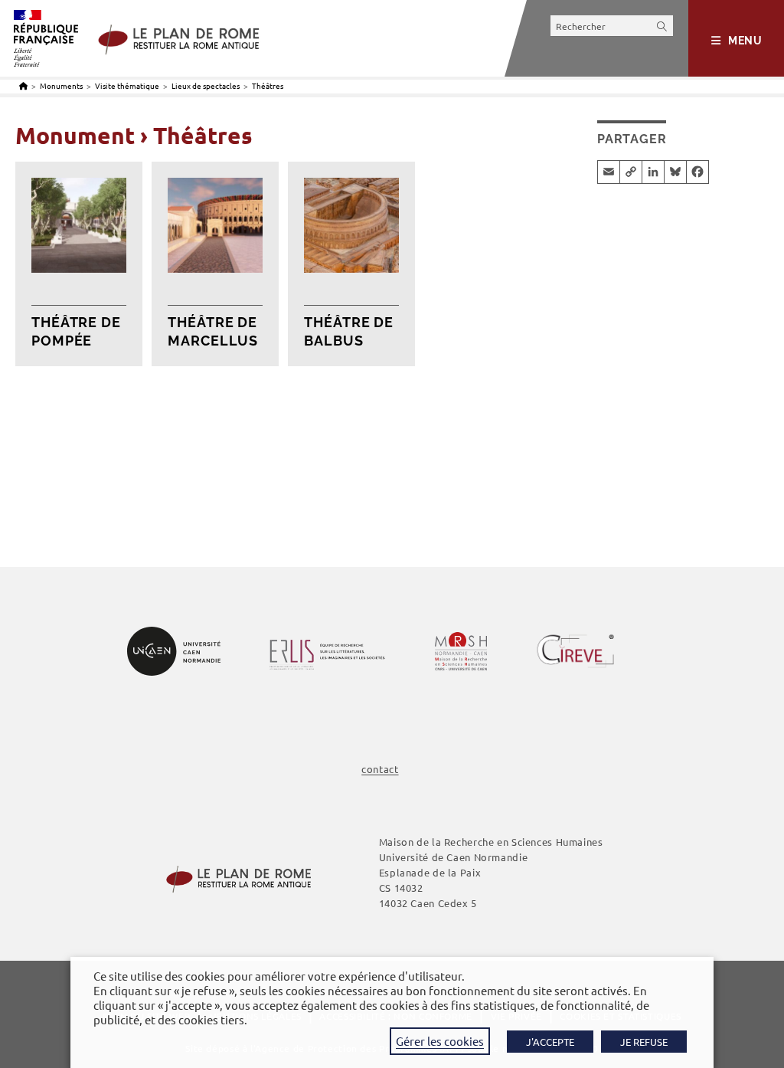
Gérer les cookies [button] (440, 1041)
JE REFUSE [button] (644, 1041)
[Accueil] (23, 85)
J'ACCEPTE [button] (550, 1041)
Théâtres (267, 85)
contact (379, 768)
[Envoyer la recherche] (662, 25)
